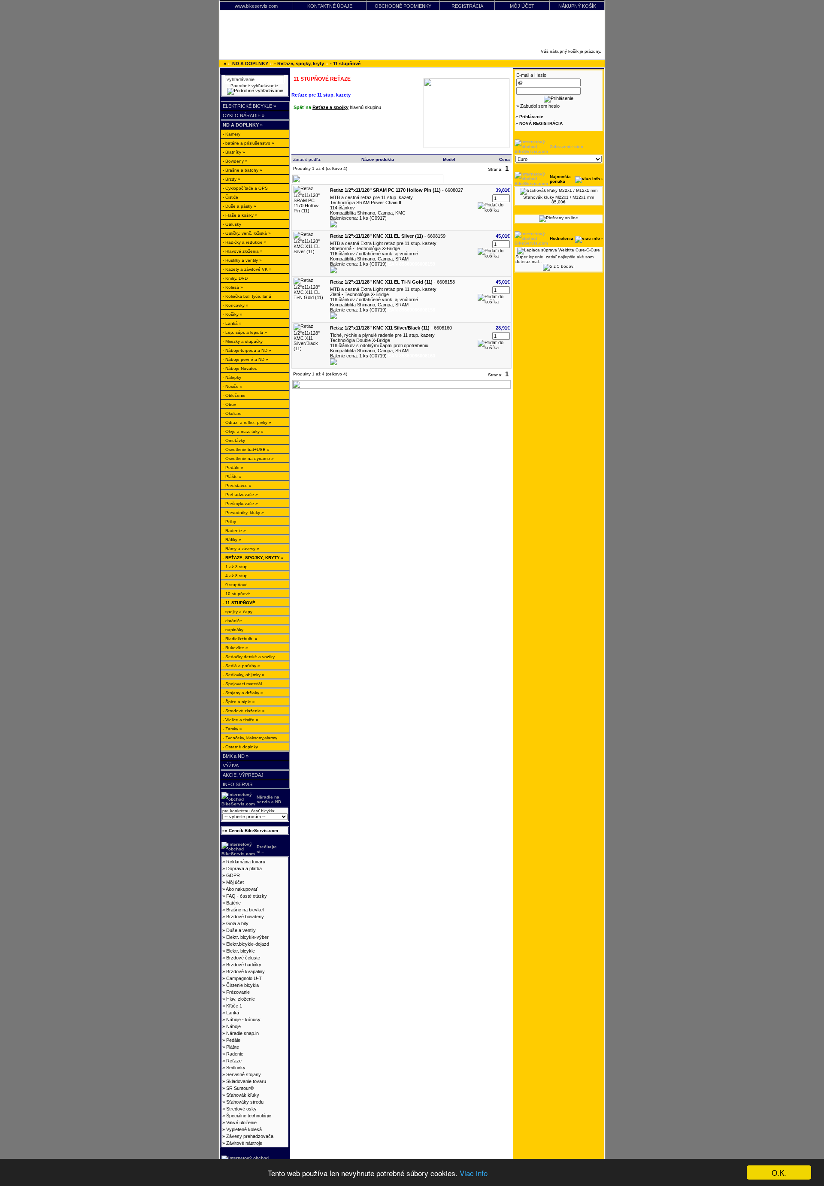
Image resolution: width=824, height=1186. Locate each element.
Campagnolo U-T (244, 978)
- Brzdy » (231, 179)
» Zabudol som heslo (538, 106)
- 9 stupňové (235, 584)
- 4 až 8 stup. (236, 575)
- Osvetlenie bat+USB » (246, 449)
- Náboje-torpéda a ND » (247, 350)
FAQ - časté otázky (246, 896)
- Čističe (230, 197)
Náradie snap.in (242, 1033)
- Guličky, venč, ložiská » (247, 233)
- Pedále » (233, 467)
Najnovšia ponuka (560, 179)
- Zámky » (232, 728)
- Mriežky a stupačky (243, 341)
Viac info (474, 1173)
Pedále (233, 1040)
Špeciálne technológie (248, 1115)
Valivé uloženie (241, 1122)
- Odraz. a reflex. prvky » (247, 422)
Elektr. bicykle (240, 950)
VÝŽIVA (231, 765)
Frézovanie (238, 992)
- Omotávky (234, 440)
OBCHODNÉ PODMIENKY (403, 6)
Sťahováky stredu (245, 1101)
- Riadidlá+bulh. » (240, 638)
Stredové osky (241, 1108)
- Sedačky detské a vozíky (249, 656)
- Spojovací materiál (242, 683)
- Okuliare (232, 413)
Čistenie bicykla (242, 985)
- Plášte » (232, 476)
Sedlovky (235, 1067)
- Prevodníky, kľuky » (243, 512)
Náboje (233, 1026)
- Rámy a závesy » (241, 548)
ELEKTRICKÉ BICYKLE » (249, 106)
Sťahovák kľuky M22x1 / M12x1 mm (558, 197)
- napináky (233, 629)
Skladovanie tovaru (246, 1081)
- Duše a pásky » (239, 206)
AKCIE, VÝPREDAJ (243, 775)
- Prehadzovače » (240, 494)
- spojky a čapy (237, 611)
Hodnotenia (561, 238)
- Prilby (229, 521)
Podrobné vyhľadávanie (254, 85)
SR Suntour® (240, 1088)
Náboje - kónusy (243, 1019)
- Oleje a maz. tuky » (243, 431)
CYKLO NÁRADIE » (243, 115)
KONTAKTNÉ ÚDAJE (329, 6)
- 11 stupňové (345, 63)
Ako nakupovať (242, 889)
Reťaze (234, 1060)
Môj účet (235, 882)
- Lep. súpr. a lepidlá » (245, 332)
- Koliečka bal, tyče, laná (247, 296)
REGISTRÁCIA (467, 6)
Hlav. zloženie (240, 998)
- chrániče (232, 620)
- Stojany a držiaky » (243, 692)
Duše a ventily (241, 930)
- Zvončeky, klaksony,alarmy (250, 737)
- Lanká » (232, 323)
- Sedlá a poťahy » (241, 665)
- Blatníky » (234, 152)
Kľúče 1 (234, 1005)
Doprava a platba (244, 868)
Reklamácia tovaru (245, 861)
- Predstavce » (237, 485)
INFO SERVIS (237, 784)
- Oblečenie (234, 395)
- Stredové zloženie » (244, 710)
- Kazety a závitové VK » (247, 269)
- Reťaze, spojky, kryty (299, 63)
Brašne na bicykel (245, 909)
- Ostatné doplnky (240, 746)
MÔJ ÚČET (522, 6)
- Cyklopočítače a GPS (245, 188)
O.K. (779, 1172)
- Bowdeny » (235, 161)
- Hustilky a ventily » (242, 260)
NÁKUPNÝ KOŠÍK (577, 6)
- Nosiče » (232, 386)
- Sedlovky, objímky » (243, 674)
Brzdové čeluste (243, 957)
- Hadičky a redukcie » (245, 242)
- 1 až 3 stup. (236, 566)
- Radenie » (234, 530)
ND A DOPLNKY (250, 63)
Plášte (232, 1047)
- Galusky (232, 224)
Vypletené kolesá (244, 1129)
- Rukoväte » (235, 647)
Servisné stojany (243, 1074)
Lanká (232, 1012)
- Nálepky (232, 377)
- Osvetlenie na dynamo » (248, 458)
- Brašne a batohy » (242, 170)
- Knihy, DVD (235, 278)
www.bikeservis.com (256, 6)
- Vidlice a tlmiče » (240, 719)
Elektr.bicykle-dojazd (247, 944)
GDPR (233, 875)
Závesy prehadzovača (249, 1136)
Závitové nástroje (244, 1143)
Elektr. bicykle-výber (247, 937)
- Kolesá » (233, 287)
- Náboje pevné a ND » (245, 359)
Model (449, 159)
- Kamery (231, 134)
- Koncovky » (235, 305)
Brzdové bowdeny (245, 916)
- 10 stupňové (236, 593)
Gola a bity (237, 923)
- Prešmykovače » (240, 503)
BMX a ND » (235, 756)
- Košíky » (232, 314)
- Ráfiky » (232, 539)
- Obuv (229, 404)
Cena (504, 159)
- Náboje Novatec (240, 368)
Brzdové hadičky (243, 964)
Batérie (233, 902)
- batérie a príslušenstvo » (248, 143)
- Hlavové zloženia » (243, 251)
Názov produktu (377, 159)
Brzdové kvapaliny (245, 971)
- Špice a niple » (239, 701)
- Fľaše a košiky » (240, 215)
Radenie (234, 1053)
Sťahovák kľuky (242, 1095)
